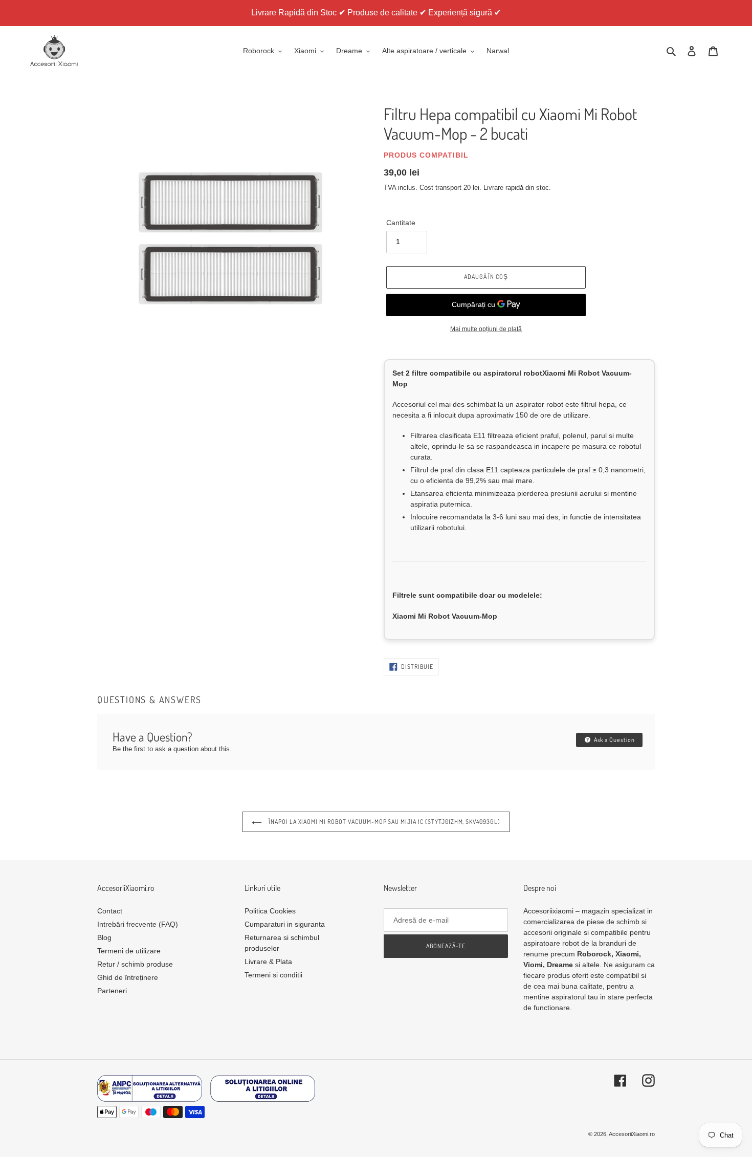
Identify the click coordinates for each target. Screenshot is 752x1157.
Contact (109, 911)
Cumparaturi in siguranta (285, 924)
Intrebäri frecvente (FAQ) (137, 924)
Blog (104, 937)
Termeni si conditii (273, 975)
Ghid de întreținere (127, 977)
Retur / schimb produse (135, 964)
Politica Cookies (270, 911)
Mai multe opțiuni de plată (486, 329)
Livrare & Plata (268, 961)
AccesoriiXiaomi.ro (632, 1134)
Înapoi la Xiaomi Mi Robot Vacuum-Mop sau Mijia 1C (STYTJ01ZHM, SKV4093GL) (383, 821)
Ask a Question (613, 740)
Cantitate (400, 223)
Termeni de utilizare (129, 951)
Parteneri (112, 991)
